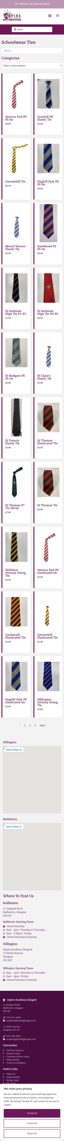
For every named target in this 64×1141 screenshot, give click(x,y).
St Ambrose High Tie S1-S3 (15, 313)
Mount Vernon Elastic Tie (15, 248)
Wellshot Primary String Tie (15, 573)
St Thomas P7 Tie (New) (15, 507)
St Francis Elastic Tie (12, 442)
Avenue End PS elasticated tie (48, 572)
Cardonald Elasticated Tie (15, 636)
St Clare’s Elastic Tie (44, 377)
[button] (49, 15)
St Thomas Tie (47, 505)
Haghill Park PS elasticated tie (16, 701)
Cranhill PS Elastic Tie (45, 118)
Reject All (32, 1134)
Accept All (32, 1113)
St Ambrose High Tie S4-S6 (47, 313)
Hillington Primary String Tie (47, 702)
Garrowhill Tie (15, 181)
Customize (32, 1123)
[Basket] (57, 15)
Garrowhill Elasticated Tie (47, 636)
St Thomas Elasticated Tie (47, 442)
